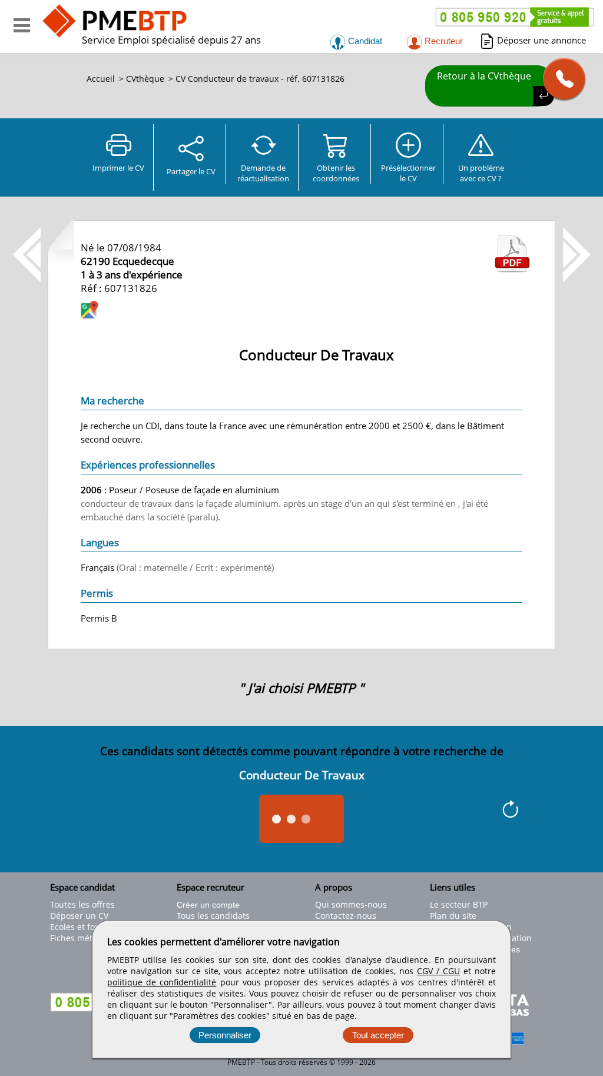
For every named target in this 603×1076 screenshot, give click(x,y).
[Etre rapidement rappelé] (560, 79)
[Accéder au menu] (22, 25)
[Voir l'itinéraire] (89, 311)
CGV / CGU (438, 971)
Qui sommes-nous (351, 904)
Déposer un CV (79, 915)
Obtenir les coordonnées (336, 173)
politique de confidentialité (161, 982)
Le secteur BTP (459, 904)
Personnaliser (224, 1035)
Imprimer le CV (118, 167)
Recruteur (442, 41)
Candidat (364, 41)
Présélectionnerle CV (408, 173)
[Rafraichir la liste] (510, 811)
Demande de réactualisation (263, 173)
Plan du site (453, 915)
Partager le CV (191, 171)
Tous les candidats (213, 915)
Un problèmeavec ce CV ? (481, 173)
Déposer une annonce (541, 40)
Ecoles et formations (90, 926)
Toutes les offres (82, 904)
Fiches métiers (78, 938)
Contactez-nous (345, 915)
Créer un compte (208, 904)
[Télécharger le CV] (512, 269)
